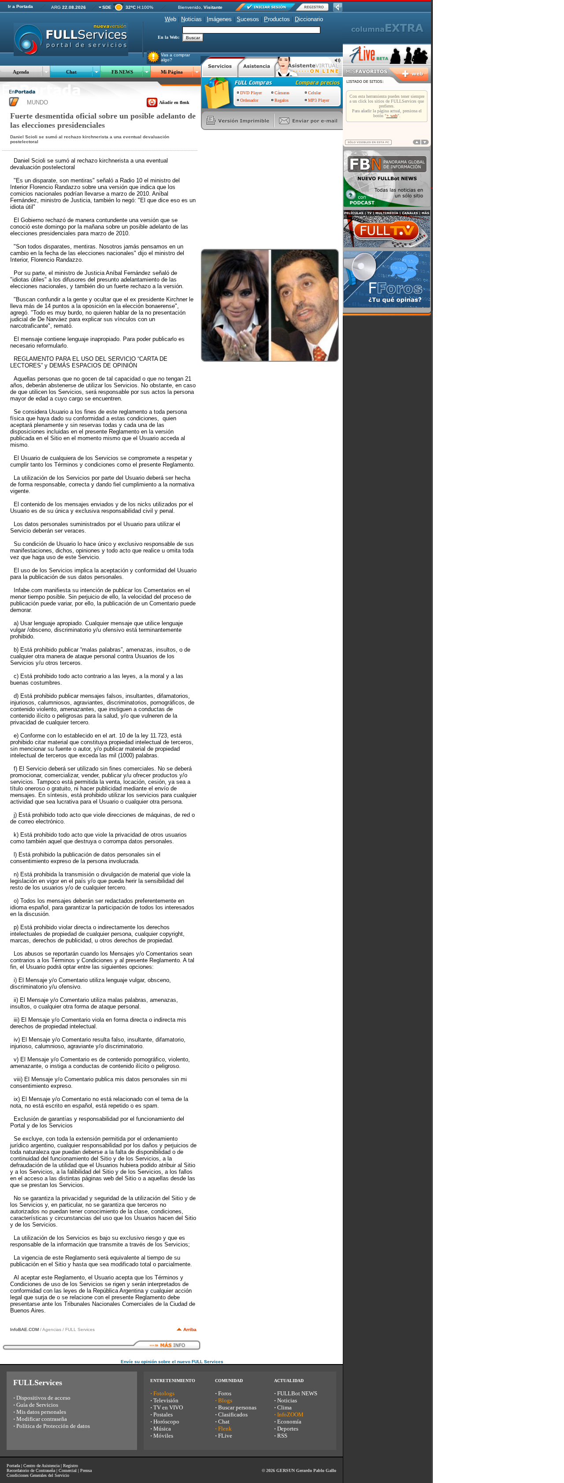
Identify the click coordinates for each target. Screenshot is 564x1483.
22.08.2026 (74, 7)
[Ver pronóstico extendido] (118, 8)
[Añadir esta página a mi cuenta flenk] (152, 105)
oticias (191, 19)
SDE (106, 7)
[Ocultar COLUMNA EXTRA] (337, 9)
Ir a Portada (20, 6)
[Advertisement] (267, 189)
